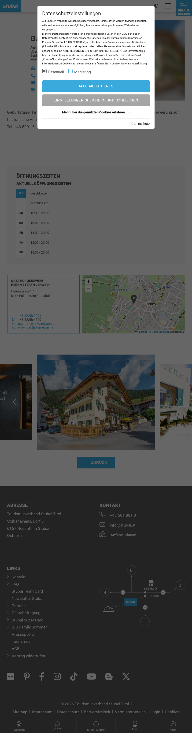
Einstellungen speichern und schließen (96, 100)
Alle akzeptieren (96, 86)
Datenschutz (140, 124)
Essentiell (56, 72)
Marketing (82, 72)
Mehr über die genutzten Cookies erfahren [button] (93, 112)
